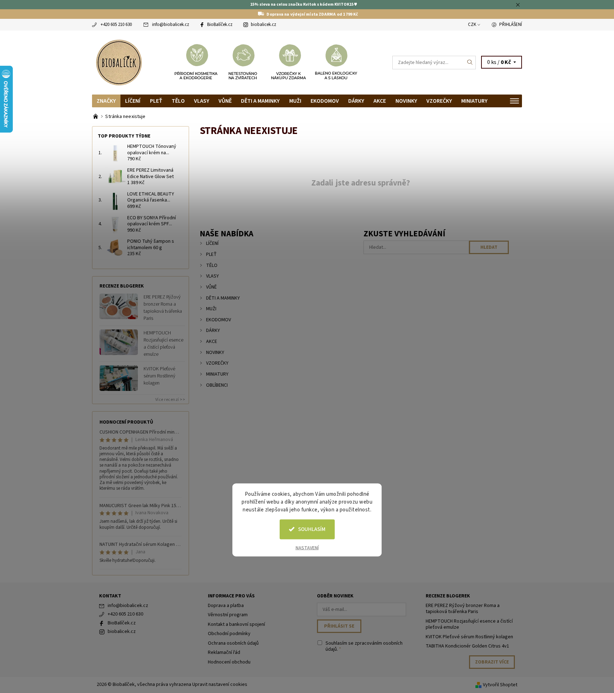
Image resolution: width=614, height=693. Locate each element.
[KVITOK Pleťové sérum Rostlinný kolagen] (118, 377)
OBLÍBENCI (217, 385)
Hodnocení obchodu (229, 662)
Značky (106, 101)
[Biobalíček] (118, 62)
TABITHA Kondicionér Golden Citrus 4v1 (467, 646)
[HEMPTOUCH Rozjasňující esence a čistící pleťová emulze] (118, 341)
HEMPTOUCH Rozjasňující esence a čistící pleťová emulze (163, 343)
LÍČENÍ (132, 101)
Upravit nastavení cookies (219, 684)
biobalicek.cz (263, 24)
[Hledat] (470, 62)
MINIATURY (474, 101)
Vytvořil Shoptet (500, 684)
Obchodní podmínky (229, 633)
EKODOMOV (325, 101)
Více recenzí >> (170, 400)
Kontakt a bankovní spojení (236, 624)
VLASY (201, 101)
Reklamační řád (224, 652)
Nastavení (307, 547)
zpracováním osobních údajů (364, 646)
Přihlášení (510, 24)
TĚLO (178, 101)
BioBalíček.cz (219, 24)
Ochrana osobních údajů (233, 643)
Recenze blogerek (448, 596)
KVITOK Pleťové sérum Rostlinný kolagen (159, 376)
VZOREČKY (439, 101)
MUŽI (295, 101)
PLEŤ (156, 101)
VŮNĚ (225, 101)
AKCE (379, 101)
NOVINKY (406, 101)
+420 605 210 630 (116, 24)
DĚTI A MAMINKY (260, 101)
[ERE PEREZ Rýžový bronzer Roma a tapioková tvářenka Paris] (118, 306)
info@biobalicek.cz (170, 24)
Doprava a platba (226, 605)
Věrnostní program (228, 614)
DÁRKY (356, 101)
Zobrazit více (492, 662)
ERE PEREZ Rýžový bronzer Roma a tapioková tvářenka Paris (163, 308)
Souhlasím (311, 529)
